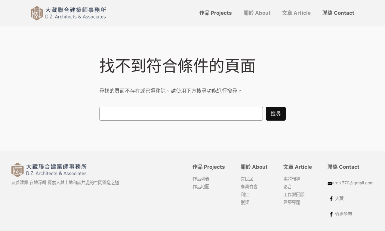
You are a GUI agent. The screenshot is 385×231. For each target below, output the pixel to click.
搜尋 (276, 114)
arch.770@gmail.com (353, 182)
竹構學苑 (343, 214)
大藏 (339, 198)
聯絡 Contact (343, 167)
